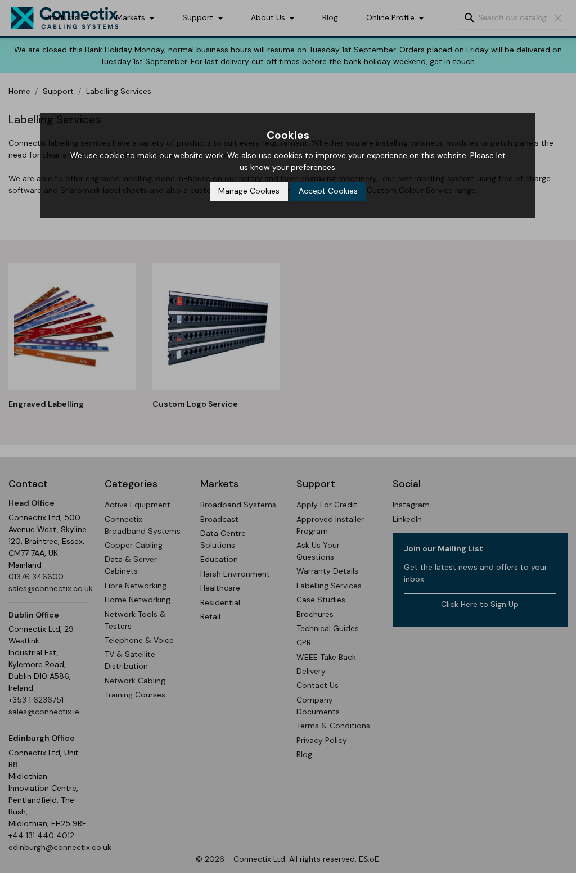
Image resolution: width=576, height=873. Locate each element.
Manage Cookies (249, 191)
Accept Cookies (328, 191)
